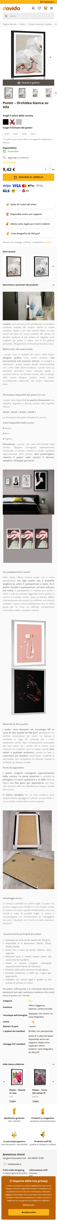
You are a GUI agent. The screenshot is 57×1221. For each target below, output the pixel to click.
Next (50, 57)
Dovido (47, 242)
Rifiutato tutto (28, 1205)
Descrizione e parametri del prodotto (20, 284)
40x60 (24, 134)
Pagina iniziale (9, 24)
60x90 (32, 134)
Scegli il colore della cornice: (18, 115)
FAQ (31, 1176)
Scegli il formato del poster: (18, 127)
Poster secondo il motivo (40, 24)
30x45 (15, 134)
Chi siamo (33, 1173)
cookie (8, 1194)
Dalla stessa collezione (13, 1064)
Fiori (30, 1001)
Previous (4, 1082)
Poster (23, 24)
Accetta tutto (29, 1212)
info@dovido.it (14, 1164)
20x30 (6, 134)
